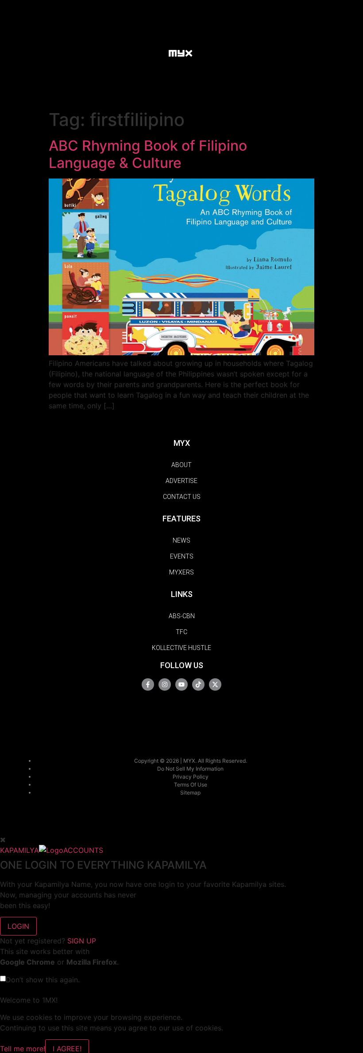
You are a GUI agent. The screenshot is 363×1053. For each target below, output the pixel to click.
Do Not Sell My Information (190, 768)
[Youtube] (181, 684)
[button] (153, 53)
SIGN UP (81, 940)
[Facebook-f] (148, 684)
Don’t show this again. (43, 979)
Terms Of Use (190, 784)
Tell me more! (22, 1048)
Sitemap (190, 792)
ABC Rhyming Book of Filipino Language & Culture (148, 154)
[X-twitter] (215, 684)
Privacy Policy (191, 776)
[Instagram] (164, 684)
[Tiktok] (198, 684)
